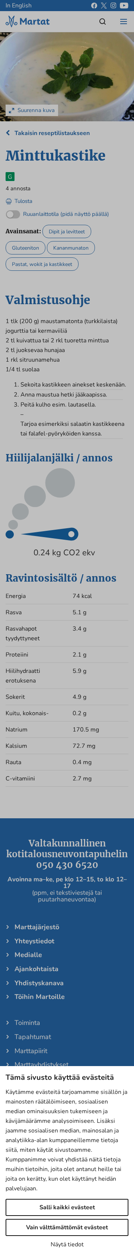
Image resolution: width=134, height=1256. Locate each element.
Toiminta (27, 1022)
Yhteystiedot (34, 941)
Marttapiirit (31, 1050)
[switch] (57, 212)
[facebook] (94, 6)
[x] (104, 6)
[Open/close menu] (123, 21)
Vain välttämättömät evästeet (67, 1227)
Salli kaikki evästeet (67, 1207)
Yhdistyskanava (39, 983)
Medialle (28, 954)
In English (19, 5)
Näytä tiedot (67, 1244)
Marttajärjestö (37, 927)
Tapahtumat (33, 1036)
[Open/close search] (102, 21)
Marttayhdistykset (41, 1064)
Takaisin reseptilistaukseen (51, 133)
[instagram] (113, 6)
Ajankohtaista (36, 968)
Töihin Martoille (40, 996)
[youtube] (124, 6)
